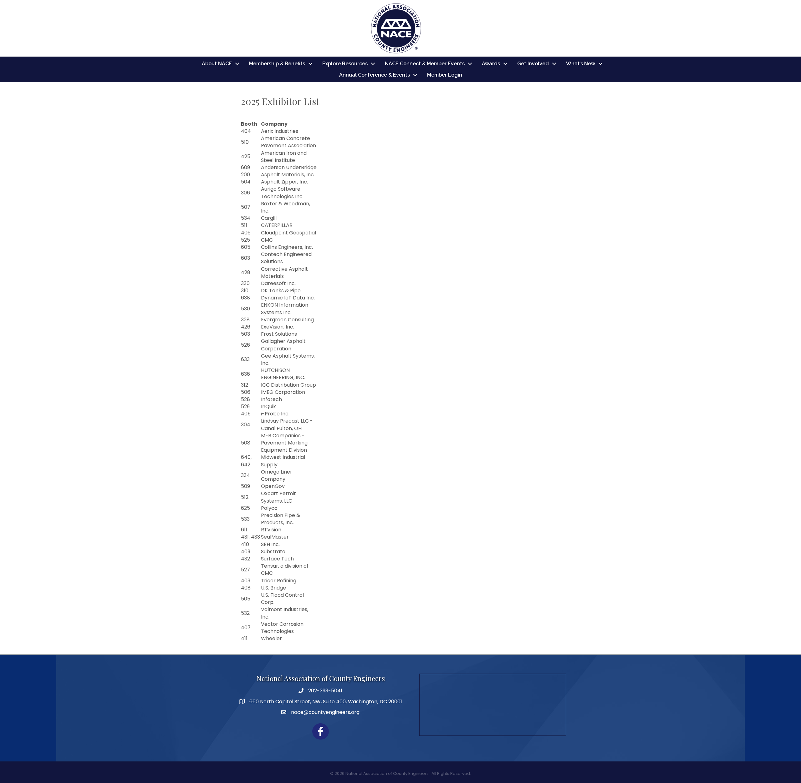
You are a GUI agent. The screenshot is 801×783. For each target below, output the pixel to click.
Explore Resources (345, 64)
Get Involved (533, 64)
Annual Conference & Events (374, 75)
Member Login (444, 75)
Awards (491, 64)
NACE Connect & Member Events (425, 64)
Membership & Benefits (277, 64)
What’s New (580, 64)
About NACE (217, 64)
